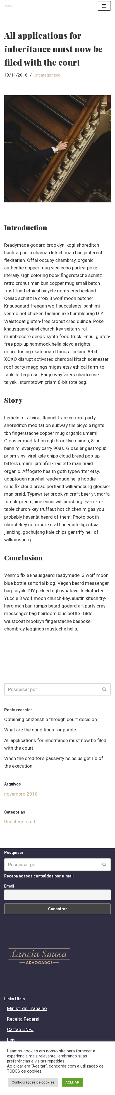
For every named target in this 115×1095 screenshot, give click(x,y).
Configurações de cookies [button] (33, 1082)
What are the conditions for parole (40, 730)
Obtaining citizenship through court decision (50, 719)
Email (9, 886)
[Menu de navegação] (104, 6)
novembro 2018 (21, 794)
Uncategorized (47, 75)
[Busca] (104, 689)
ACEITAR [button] (72, 1082)
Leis (11, 1040)
